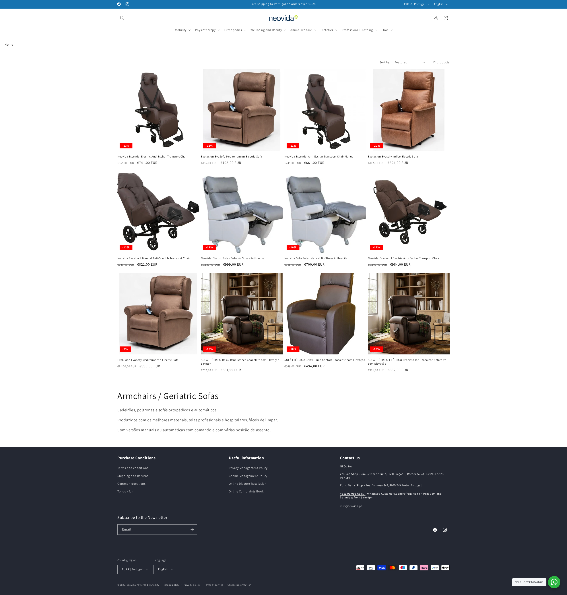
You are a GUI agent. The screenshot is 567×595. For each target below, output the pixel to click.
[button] (122, 18)
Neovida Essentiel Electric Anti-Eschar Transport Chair (152, 156)
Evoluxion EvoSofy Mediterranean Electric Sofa (231, 156)
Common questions (131, 484)
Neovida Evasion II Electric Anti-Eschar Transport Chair (403, 258)
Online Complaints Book (246, 491)
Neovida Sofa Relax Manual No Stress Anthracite (316, 258)
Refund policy (171, 584)
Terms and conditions (132, 468)
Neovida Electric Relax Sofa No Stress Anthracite (232, 258)
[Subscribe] (192, 529)
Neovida (131, 584)
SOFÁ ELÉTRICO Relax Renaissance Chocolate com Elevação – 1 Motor (241, 362)
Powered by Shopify (147, 584)
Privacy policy (192, 584)
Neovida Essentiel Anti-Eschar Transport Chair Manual (319, 156)
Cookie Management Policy (248, 476)
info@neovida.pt (351, 506)
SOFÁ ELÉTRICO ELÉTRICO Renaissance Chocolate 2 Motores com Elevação (407, 362)
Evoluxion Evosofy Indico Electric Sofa (393, 156)
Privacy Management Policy (248, 468)
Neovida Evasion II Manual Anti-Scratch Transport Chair (153, 258)
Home (8, 44)
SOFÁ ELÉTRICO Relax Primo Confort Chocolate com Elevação (324, 360)
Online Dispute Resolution (248, 484)
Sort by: (385, 62)
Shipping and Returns (132, 476)
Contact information (239, 584)
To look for (125, 491)
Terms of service (213, 584)
